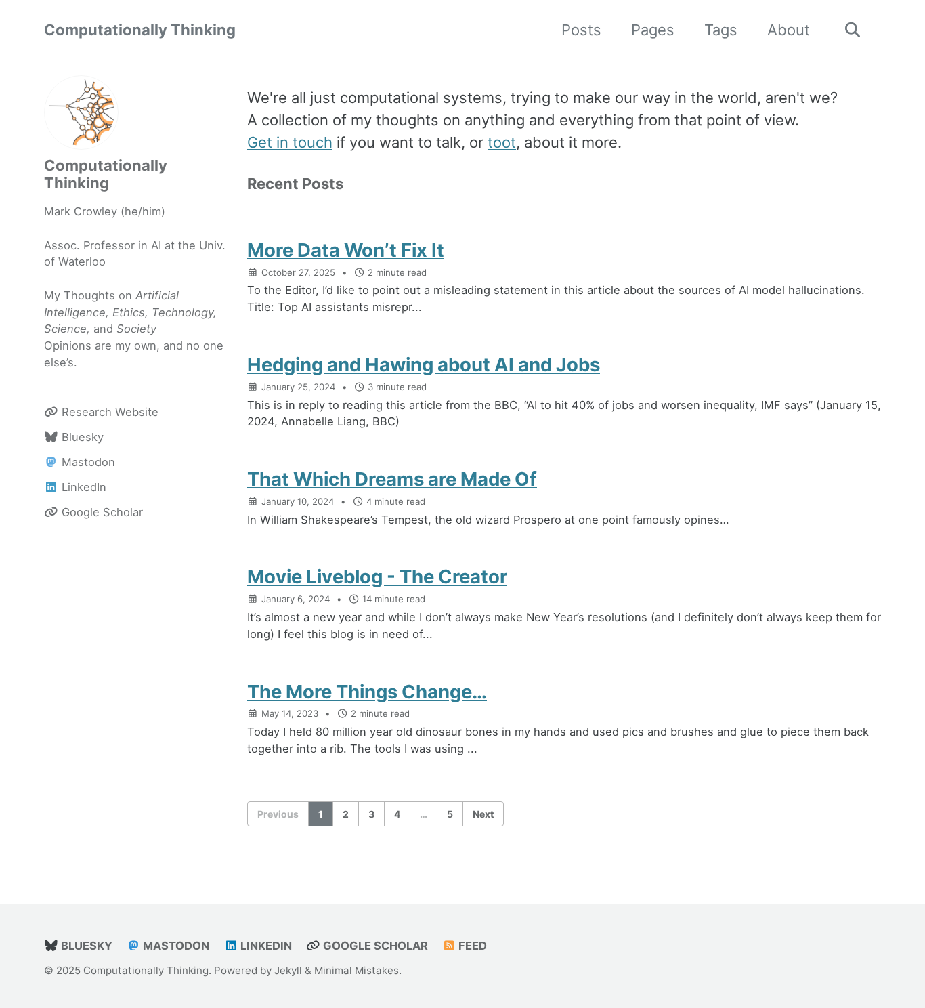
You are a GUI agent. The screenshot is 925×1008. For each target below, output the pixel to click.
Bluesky (85, 945)
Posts (581, 30)
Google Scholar (374, 945)
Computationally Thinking (140, 30)
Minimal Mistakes (356, 970)
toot (502, 142)
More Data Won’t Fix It (345, 249)
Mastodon (174, 945)
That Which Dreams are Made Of (392, 478)
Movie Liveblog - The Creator (377, 576)
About (788, 30)
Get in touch (289, 142)
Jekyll (288, 970)
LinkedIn (265, 945)
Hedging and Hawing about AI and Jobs (423, 364)
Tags (720, 30)
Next (483, 814)
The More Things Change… (367, 691)
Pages (652, 30)
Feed (471, 945)
